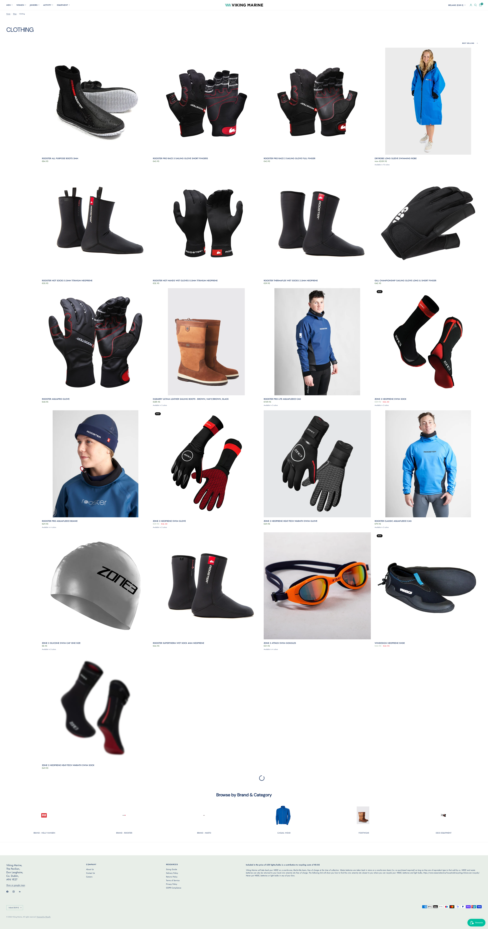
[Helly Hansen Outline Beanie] (428, 707)
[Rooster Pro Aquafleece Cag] (317, 830)
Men (8, 5)
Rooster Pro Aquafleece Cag (280, 887)
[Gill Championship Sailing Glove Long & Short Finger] (428, 223)
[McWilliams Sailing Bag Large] (428, 830)
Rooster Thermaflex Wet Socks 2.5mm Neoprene (291, 280)
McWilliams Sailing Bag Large (392, 887)
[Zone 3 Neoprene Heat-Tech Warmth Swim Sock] (95, 707)
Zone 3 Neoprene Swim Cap (168, 765)
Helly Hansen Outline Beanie (391, 765)
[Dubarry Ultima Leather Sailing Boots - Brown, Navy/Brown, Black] (206, 341)
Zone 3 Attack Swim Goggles (280, 643)
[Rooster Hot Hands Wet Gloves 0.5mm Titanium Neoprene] (206, 223)
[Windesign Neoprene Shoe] (428, 585)
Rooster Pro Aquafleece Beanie (60, 521)
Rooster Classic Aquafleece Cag (393, 521)
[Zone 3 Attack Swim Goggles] (317, 585)
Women (20, 5)
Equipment (62, 5)
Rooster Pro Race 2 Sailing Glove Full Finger (289, 158)
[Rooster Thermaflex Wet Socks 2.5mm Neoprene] (317, 223)
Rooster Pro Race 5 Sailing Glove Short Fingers (180, 158)
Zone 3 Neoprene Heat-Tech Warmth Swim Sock (68, 765)
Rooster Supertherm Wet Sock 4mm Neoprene (178, 643)
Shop (15, 14)
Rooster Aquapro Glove (56, 399)
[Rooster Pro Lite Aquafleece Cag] (317, 341)
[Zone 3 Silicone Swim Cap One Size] (95, 585)
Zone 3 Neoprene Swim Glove (169, 521)
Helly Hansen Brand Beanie (279, 765)
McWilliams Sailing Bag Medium (60, 887)
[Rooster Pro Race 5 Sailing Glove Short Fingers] (206, 101)
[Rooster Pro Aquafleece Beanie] (95, 463)
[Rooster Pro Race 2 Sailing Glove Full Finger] (317, 101)
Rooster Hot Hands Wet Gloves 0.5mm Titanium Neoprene (185, 280)
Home (8, 14)
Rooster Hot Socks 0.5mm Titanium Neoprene (67, 280)
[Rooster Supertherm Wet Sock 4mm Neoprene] (206, 585)
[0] (480, 5)
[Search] (475, 5)
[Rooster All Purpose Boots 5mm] (95, 101)
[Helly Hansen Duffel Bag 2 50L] (206, 830)
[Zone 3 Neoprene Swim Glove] (206, 463)
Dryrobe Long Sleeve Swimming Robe (396, 158)
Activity (47, 5)
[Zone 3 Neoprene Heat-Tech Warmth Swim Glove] (317, 463)
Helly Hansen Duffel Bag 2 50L (170, 887)
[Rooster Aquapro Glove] (95, 341)
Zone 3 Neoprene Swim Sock (390, 399)
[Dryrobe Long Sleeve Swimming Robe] (428, 101)
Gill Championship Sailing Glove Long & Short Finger (405, 280)
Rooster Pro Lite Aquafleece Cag (282, 399)
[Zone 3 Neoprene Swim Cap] (206, 707)
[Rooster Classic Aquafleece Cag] (428, 463)
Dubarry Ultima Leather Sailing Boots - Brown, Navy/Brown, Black (191, 399)
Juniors (33, 5)
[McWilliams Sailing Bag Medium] (95, 830)
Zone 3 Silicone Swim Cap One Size (61, 643)
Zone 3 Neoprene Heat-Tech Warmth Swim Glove (290, 521)
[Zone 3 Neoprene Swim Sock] (428, 341)
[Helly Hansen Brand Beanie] (317, 707)
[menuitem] (10, 5)
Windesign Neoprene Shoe (390, 643)
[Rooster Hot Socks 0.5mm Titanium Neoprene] (95, 223)
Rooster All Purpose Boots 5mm (60, 158)
